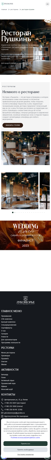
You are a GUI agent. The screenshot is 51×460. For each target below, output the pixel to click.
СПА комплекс (7, 319)
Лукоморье (5, 356)
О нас (3, 331)
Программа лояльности (10, 343)
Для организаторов (9, 340)
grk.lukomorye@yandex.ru (14, 413)
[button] (12, 212)
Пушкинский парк (8, 383)
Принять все (25, 444)
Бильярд (4, 375)
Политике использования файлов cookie (25, 437)
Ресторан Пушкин (28, 9)
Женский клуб (7, 389)
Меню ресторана (8, 353)
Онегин (4, 361)
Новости (4, 337)
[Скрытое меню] (47, 4)
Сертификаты (6, 328)
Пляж (3, 377)
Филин (4, 364)
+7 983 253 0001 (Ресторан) (15, 403)
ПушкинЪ (5, 359)
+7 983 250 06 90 (13, 410)
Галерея (4, 334)
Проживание (6, 316)
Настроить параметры (25, 454)
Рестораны (14, 9)
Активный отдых (7, 380)
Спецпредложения (8, 325)
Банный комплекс (8, 322)
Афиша (4, 386)
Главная (4, 9)
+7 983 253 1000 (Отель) (13, 406)
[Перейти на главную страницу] (7, 4)
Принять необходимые (25, 450)
